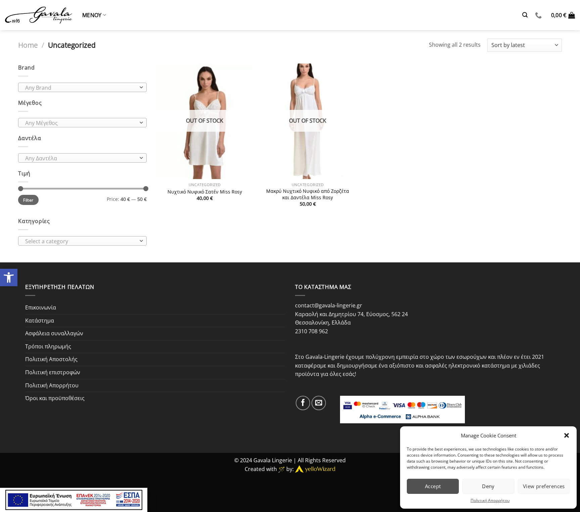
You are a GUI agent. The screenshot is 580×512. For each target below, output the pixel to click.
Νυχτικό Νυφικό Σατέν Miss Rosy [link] (204, 192)
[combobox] (82, 87)
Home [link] (28, 45)
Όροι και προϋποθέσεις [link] (55, 398)
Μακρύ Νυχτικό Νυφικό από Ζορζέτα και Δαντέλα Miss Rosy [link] (307, 194)
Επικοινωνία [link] (40, 307)
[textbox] (80, 87)
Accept (433, 486)
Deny (488, 486)
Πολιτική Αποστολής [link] (51, 359)
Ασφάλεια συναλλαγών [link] (54, 333)
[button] (566, 435)
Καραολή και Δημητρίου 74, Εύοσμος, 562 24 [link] (351, 314)
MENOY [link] (92, 15)
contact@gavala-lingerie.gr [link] (328, 305)
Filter (28, 200)
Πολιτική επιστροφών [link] (52, 372)
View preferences (544, 486)
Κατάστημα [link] (39, 320)
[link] (8, 277)
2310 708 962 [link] (311, 331)
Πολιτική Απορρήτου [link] (490, 500)
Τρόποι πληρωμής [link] (48, 346)
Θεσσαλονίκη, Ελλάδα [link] (323, 322)
